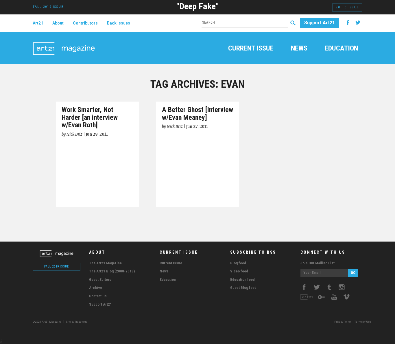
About (58, 23)
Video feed (239, 271)
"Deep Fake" (197, 6)
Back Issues (118, 23)
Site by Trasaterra (77, 321)
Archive (95, 287)
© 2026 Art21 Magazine (47, 321)
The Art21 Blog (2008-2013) (112, 271)
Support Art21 (319, 22)
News (299, 48)
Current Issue (251, 48)
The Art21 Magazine (105, 263)
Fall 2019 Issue (56, 266)
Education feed (242, 279)
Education (341, 48)
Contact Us (98, 296)
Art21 (38, 23)
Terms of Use (363, 321)
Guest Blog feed (243, 287)
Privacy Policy (342, 321)
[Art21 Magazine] (64, 42)
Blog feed (238, 263)
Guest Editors (100, 279)
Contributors (85, 23)
